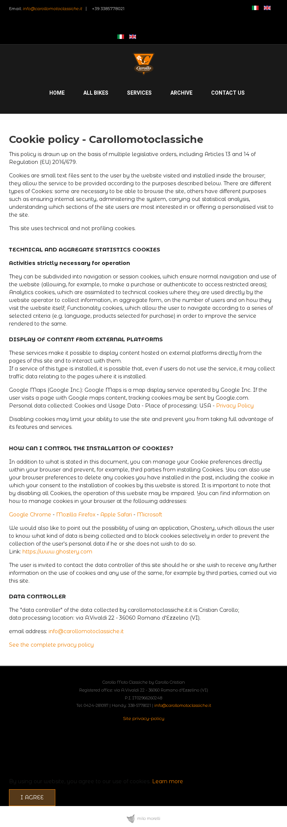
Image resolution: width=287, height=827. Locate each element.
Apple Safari (116, 514)
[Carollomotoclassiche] (143, 64)
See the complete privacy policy (51, 644)
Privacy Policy (235, 405)
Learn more (167, 781)
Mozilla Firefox (75, 514)
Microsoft (149, 514)
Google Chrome (30, 514)
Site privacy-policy (143, 718)
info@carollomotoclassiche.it (52, 8)
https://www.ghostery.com (57, 551)
